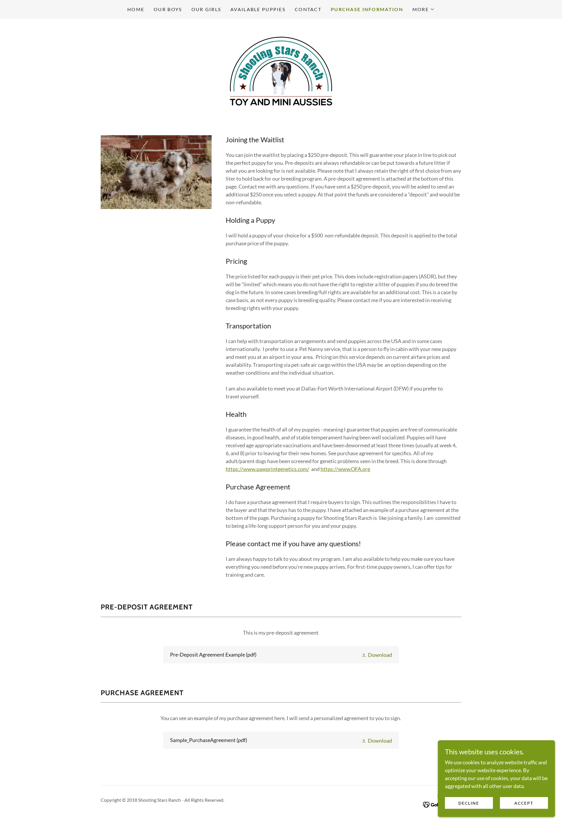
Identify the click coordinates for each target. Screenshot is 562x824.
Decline (468, 803)
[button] (423, 9)
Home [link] (135, 9)
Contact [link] (308, 9)
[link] (281, 70)
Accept (523, 803)
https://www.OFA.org (346, 469)
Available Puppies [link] (257, 9)
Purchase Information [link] (367, 9)
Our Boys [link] (168, 9)
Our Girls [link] (206, 9)
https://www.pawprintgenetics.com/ (267, 469)
